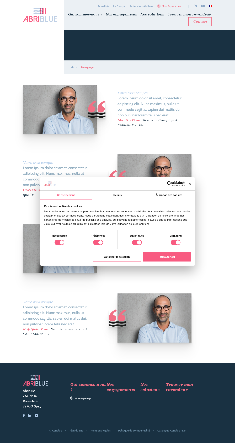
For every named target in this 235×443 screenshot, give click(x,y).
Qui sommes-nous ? (85, 14)
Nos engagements (121, 14)
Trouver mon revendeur (189, 14)
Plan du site (76, 430)
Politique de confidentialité (134, 430)
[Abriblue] (40, 15)
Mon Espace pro (171, 6)
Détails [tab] (117, 195)
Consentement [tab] (66, 195)
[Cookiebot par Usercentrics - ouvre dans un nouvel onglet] (169, 183)
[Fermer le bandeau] (190, 184)
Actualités (103, 6)
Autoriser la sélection (117, 256)
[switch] (98, 242)
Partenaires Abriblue (141, 6)
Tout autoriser (166, 256)
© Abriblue (55, 430)
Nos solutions (152, 14)
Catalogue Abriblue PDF (171, 430)
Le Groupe (119, 6)
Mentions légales (101, 430)
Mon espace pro (83, 398)
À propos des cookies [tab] (169, 195)
